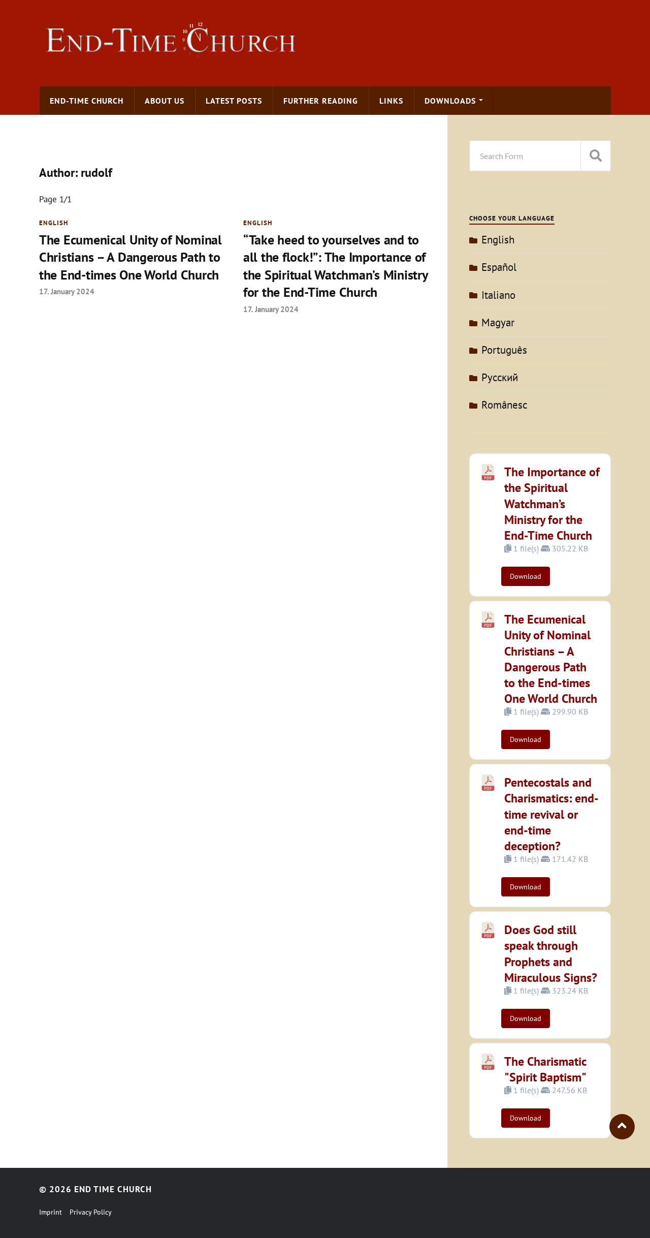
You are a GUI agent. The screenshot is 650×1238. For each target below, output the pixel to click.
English (53, 223)
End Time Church (113, 1189)
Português (504, 350)
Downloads (450, 101)
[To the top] (622, 1126)
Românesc (504, 405)
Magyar (497, 322)
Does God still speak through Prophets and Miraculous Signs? (550, 953)
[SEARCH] (595, 155)
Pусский (499, 377)
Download (525, 576)
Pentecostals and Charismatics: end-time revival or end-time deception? (551, 814)
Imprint (50, 1212)
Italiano (498, 295)
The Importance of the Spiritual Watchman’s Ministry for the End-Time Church (552, 503)
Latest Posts (234, 101)
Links (391, 101)
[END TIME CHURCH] (170, 57)
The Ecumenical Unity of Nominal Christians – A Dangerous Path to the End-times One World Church (130, 257)
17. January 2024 (66, 291)
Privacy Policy (91, 1212)
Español (498, 267)
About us (164, 101)
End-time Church (86, 101)
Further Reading (320, 101)
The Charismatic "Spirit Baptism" (545, 1069)
